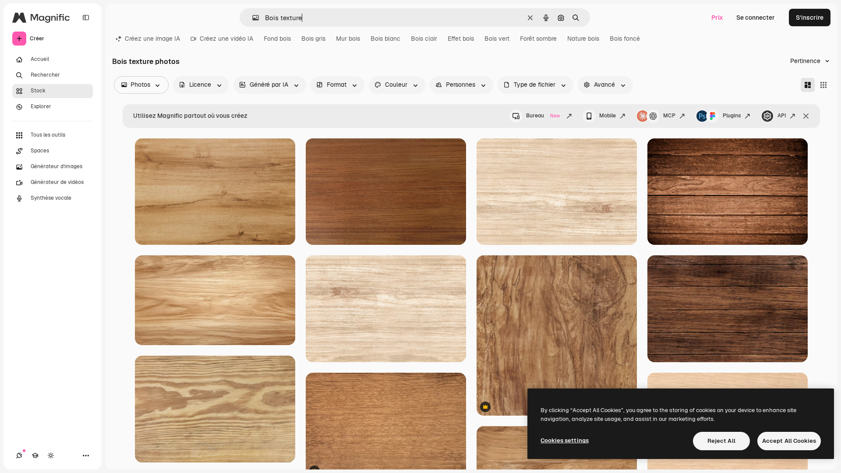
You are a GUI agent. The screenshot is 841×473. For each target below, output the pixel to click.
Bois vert (496, 38)
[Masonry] (808, 85)
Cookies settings (565, 440)
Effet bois (461, 38)
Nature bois (583, 38)
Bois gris (313, 38)
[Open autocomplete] (252, 17)
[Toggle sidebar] (86, 18)
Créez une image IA (152, 38)
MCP (669, 115)
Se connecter (755, 17)
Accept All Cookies (789, 441)
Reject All (721, 441)
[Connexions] (19, 455)
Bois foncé (625, 38)
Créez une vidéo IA (226, 38)
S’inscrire (809, 17)
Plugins (732, 115)
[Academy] (35, 455)
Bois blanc (385, 38)
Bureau (543, 115)
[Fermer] (805, 116)
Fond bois (277, 38)
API (781, 115)
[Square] (823, 85)
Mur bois (348, 38)
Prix (717, 17)
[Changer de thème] (51, 455)
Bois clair (424, 38)
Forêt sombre (538, 38)
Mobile (607, 115)
